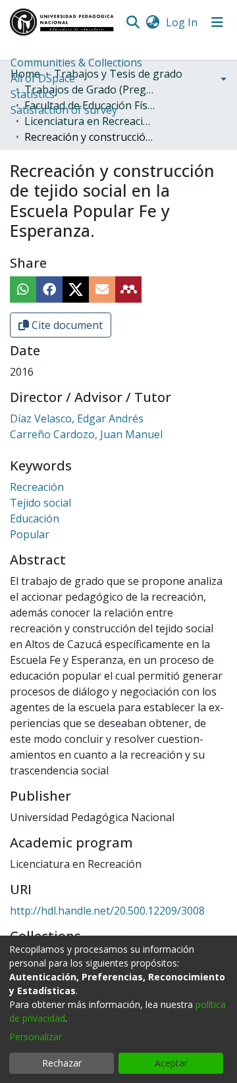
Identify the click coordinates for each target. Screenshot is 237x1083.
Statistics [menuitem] (33, 94)
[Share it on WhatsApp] (23, 289)
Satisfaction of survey (64, 110)
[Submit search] (132, 22)
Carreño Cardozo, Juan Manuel (86, 434)
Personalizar (35, 1036)
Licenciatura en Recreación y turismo (90, 121)
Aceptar (171, 1063)
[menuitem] (152, 22)
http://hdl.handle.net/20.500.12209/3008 (107, 910)
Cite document (66, 325)
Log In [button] (182, 22)
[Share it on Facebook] (49, 289)
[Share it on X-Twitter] (76, 289)
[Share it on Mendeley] (128, 289)
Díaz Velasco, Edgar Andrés (77, 418)
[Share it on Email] (102, 289)
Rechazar (62, 1063)
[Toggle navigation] (217, 22)
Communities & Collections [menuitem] (76, 62)
